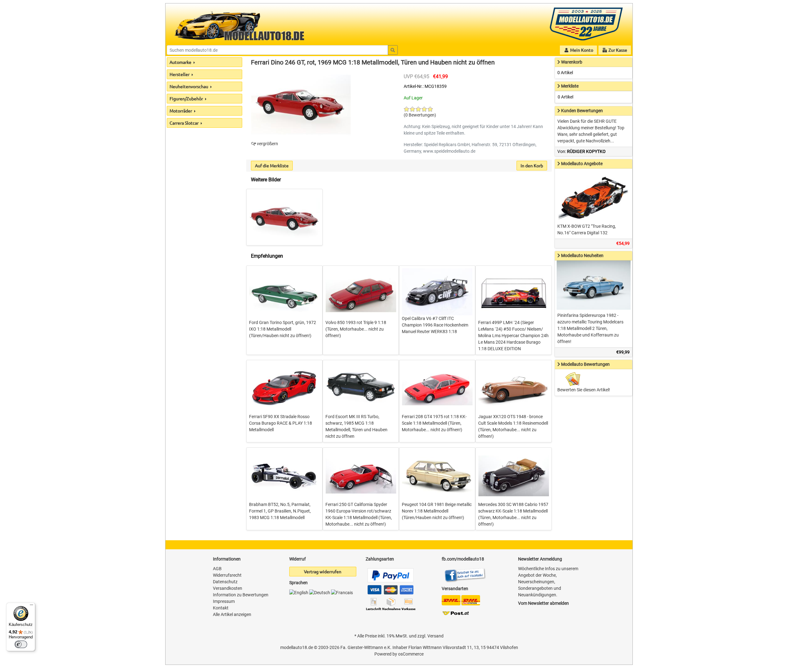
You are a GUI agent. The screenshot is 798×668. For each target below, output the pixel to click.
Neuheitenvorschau (189, 86)
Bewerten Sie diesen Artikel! (583, 389)
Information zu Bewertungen (240, 594)
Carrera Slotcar (185, 123)
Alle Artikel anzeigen (232, 614)
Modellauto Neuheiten (582, 255)
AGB (217, 568)
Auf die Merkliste (272, 165)
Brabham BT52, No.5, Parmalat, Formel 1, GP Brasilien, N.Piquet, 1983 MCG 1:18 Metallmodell (280, 511)
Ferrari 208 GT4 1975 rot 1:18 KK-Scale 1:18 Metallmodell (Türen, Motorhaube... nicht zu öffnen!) (434, 423)
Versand (435, 635)
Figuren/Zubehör (187, 98)
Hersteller (180, 74)
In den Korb (532, 165)
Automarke (181, 62)
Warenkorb (571, 62)
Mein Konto (581, 50)
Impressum (224, 601)
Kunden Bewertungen (582, 110)
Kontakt (220, 607)
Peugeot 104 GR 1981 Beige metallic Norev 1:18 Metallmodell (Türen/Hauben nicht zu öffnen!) (437, 511)
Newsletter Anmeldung (540, 558)
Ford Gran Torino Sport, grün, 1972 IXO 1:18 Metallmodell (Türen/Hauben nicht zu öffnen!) (282, 329)
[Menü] (31, 606)
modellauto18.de (296, 647)
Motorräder (181, 110)
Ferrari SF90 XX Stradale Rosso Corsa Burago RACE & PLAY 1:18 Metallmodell (280, 423)
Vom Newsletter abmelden (543, 603)
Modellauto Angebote (582, 163)
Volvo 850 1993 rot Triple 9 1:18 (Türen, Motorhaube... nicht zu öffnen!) (355, 329)
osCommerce (411, 653)
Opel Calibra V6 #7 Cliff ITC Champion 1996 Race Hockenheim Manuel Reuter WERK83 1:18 (435, 325)
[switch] (21, 644)
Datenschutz (225, 581)
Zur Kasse (617, 50)
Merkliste (570, 86)
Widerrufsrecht (227, 575)
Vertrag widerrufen (322, 571)
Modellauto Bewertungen (585, 364)
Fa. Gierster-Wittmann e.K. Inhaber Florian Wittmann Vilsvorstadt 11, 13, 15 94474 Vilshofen (429, 647)
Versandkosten (227, 588)
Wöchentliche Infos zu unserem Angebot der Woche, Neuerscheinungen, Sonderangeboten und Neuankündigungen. (548, 581)
